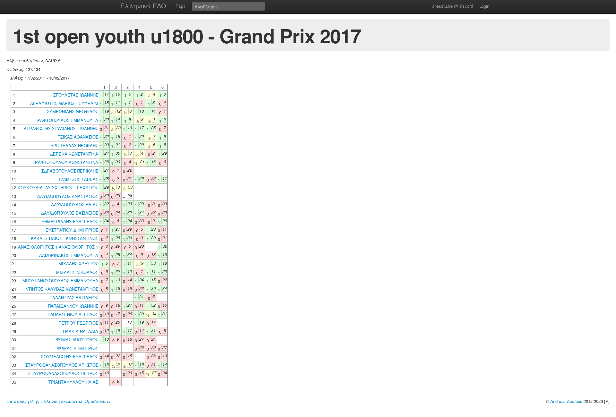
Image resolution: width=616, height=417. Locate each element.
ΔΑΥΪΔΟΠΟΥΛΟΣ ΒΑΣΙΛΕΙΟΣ (69, 213)
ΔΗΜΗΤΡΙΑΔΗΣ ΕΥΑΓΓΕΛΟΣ (69, 221)
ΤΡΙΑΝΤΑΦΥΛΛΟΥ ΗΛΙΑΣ (73, 382)
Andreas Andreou (566, 401)
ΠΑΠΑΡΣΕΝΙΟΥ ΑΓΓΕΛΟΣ (73, 314)
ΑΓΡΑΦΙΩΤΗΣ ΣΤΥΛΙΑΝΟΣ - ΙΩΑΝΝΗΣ (61, 128)
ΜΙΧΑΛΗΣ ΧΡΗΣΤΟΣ (78, 263)
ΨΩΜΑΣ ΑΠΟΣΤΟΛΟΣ (77, 339)
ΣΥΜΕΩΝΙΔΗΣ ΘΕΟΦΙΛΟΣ (72, 111)
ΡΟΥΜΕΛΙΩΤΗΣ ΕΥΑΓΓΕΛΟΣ (69, 356)
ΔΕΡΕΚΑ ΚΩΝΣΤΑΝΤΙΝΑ (74, 154)
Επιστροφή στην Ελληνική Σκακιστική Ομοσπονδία (58, 401)
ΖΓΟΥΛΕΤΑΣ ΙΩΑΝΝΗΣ (75, 95)
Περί (180, 6)
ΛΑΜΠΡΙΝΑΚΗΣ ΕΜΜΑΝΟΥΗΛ (68, 255)
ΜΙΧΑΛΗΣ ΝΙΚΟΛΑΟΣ (77, 272)
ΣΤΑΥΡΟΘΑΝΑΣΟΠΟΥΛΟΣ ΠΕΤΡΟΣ (63, 373)
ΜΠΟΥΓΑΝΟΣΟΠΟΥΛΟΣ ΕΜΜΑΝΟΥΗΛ (60, 280)
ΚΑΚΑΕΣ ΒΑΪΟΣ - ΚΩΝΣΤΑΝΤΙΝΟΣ (64, 238)
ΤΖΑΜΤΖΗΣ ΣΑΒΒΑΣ (78, 179)
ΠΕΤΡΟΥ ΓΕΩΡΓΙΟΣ (78, 323)
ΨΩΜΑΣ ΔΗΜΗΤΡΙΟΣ (77, 348)
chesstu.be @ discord (452, 6)
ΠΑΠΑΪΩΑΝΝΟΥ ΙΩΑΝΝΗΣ (73, 306)
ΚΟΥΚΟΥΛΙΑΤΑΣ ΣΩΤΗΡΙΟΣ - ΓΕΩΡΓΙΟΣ (58, 187)
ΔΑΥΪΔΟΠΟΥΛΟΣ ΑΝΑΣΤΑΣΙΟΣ (67, 196)
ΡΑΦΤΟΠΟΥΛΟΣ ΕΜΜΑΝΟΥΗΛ (67, 120)
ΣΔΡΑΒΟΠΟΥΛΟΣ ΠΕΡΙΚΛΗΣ (69, 171)
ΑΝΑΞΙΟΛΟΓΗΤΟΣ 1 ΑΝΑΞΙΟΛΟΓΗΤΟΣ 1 (58, 247)
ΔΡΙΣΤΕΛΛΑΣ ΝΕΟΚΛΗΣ (74, 145)
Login (484, 6)
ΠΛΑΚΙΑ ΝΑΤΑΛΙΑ (80, 331)
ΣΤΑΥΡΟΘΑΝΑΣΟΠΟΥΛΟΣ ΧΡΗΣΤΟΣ (61, 365)
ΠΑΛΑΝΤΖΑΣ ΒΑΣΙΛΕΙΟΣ (74, 297)
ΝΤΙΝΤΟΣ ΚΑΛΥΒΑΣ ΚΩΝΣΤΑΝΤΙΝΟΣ (61, 289)
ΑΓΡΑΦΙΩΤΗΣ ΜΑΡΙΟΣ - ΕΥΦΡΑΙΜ (64, 103)
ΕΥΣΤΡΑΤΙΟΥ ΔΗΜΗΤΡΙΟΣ (72, 230)
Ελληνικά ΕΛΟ (143, 5)
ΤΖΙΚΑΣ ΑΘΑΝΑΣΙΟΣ (78, 137)
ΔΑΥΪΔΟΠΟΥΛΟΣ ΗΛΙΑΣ (74, 204)
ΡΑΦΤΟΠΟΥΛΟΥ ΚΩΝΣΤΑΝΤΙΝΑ (66, 162)
